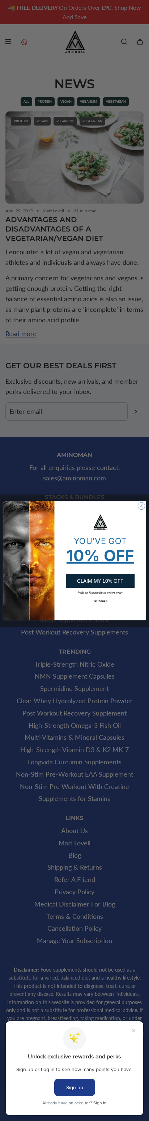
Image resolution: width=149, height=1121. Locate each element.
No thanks (100, 601)
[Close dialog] (141, 505)
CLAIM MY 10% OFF (100, 580)
